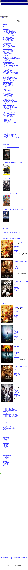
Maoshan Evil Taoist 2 (8, 47)
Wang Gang (16, 354)
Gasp (4, 89)
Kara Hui (16, 335)
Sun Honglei (16, 391)
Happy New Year (6, 45)
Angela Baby (5, 463)
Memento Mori (6, 56)
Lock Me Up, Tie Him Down (9, 69)
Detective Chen (6, 27)
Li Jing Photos (6, 144)
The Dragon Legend (7, 50)
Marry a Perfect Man (7, 77)
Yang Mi (5, 461)
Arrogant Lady (6, 96)
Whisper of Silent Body (8, 35)
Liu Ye (15, 266)
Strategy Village (6, 116)
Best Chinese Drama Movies (9, 428)
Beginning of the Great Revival (9, 80)
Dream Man (5, 43)
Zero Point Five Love (7, 63)
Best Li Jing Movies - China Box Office (11, 238)
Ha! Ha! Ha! (5, 90)
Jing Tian (5, 459)
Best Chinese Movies (7, 423)
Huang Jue (16, 373)
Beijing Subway (6, 102)
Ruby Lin (16, 287)
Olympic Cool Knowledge (8, 78)
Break (4, 64)
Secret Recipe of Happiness (9, 72)
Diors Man (5, 121)
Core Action (5, 29)
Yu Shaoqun (16, 333)
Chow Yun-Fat (17, 247)
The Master (5, 42)
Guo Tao (16, 351)
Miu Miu (16, 336)
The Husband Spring (7, 118)
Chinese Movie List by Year (18, 557)
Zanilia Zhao (5, 458)
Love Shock (5, 79)
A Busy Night (6, 55)
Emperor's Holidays (7, 62)
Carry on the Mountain (8, 32)
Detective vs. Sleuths (7, 31)
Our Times (5, 98)
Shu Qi (4, 465)
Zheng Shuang (6, 466)
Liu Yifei (16, 332)
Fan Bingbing (6, 462)
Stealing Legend (6, 67)
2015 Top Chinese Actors (8, 408)
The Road (5, 59)
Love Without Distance (8, 60)
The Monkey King (7, 70)
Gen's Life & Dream (7, 114)
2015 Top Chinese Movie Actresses (10, 411)
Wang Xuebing (17, 374)
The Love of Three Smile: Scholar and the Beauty (14, 87)
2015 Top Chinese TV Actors (9, 413)
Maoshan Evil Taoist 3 (8, 46)
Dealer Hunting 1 (6, 30)
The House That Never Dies (9, 65)
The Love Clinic (6, 85)
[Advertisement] (14, 486)
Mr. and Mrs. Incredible (8, 84)
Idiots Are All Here (7, 38)
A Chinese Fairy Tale (7, 82)
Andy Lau (16, 372)
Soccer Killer (5, 44)
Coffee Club (5, 71)
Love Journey (6, 103)
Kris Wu (5, 447)
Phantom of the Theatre (8, 57)
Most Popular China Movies (8, 427)
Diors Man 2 (5, 119)
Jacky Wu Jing (6, 438)
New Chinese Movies (5, 557)
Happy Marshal (6, 120)
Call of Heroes (6, 53)
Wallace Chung (6, 441)
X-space (4, 136)
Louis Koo (16, 331)
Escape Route (6, 52)
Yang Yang (5, 439)
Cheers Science (6, 131)
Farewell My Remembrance (9, 73)
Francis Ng (16, 285)
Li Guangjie (16, 392)
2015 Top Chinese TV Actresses (10, 414)
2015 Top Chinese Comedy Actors (10, 415)
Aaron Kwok (17, 248)
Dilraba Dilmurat (6, 457)
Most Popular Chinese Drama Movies (10, 429)
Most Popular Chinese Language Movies (12, 303)
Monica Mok (16, 288)
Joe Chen (16, 250)
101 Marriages (6, 93)
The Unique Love (6, 33)
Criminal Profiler (6, 99)
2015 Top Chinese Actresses (9, 409)
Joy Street (5, 133)
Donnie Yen (16, 246)
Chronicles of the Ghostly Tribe (10, 58)
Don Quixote (5, 86)
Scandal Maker (6, 51)
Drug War (5, 75)
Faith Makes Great (7, 100)
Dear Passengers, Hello (8, 94)
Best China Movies (7, 426)
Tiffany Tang (6, 464)
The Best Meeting (6, 110)
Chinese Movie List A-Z (18, 560)
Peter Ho (16, 316)
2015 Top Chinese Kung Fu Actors (10, 416)
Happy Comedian (7, 134)
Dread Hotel (5, 76)
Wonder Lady (6, 115)
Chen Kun (16, 267)
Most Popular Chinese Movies (9, 425)
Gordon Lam (17, 395)
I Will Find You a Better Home (9, 101)
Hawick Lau (5, 444)
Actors (2, 17)
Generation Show (6, 137)
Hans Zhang (5, 446)
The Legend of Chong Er (8, 105)
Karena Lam (16, 352)
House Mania (6, 83)
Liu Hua (16, 353)
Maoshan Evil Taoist (7, 49)
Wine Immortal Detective (8, 36)
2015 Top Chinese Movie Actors (10, 410)
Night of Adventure (7, 66)
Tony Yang (16, 289)
